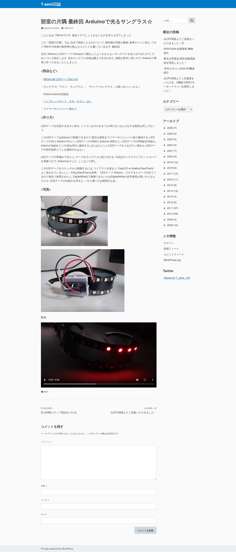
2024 (170, 139)
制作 (46, 391)
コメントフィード (174, 254)
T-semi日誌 (51, 4)
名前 (44, 485)
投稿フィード (171, 248)
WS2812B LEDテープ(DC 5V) (61, 79)
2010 (170, 213)
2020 (170, 156)
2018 (170, 168)
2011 (170, 208)
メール (45, 499)
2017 (170, 173)
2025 (170, 133)
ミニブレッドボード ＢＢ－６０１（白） (68, 101)
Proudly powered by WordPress (57, 548)
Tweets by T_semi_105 (177, 278)
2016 (170, 179)
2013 (170, 196)
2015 (170, 185)
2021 (170, 151)
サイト (44, 514)
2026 (170, 128)
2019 (170, 162)
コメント (46, 441)
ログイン (169, 243)
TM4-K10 (68, 28)
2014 (170, 191)
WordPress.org (172, 260)
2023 (170, 145)
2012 (170, 202)
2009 (170, 219)
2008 (170, 225)
